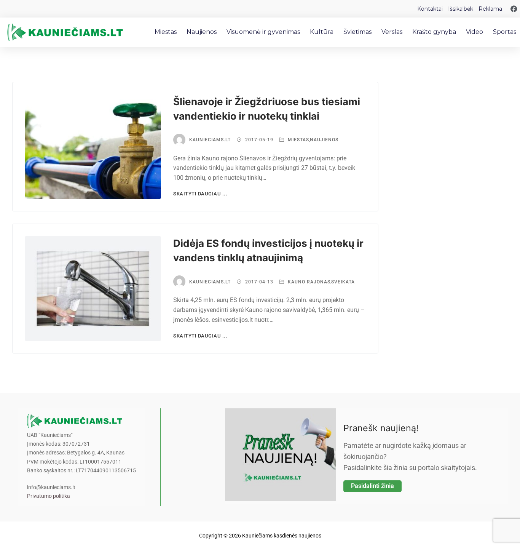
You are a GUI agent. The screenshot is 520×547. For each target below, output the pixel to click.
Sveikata (343, 282)
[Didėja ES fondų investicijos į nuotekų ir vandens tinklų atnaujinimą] (93, 288)
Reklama (490, 8)
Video (474, 31)
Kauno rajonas (308, 282)
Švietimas (357, 31)
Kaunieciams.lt (210, 139)
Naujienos (202, 31)
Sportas (504, 31)
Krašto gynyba (434, 31)
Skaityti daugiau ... (200, 194)
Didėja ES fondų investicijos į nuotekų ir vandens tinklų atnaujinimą (268, 250)
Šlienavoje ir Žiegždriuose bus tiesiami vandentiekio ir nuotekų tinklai (266, 109)
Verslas (391, 31)
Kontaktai (430, 8)
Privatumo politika (48, 496)
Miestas (166, 31)
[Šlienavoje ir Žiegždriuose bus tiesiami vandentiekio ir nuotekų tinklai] (93, 146)
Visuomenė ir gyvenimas (263, 31)
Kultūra (321, 31)
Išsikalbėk (460, 8)
